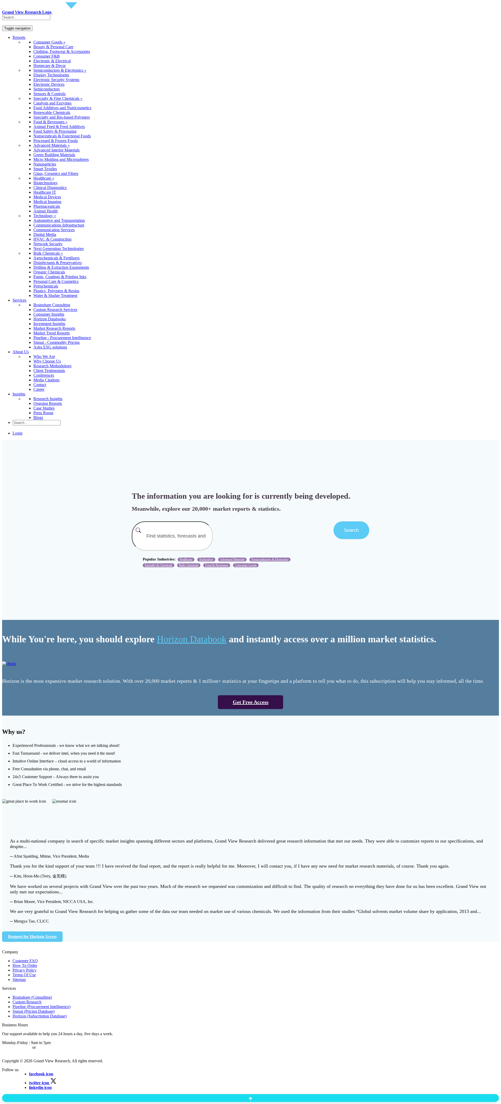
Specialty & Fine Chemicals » (57, 98)
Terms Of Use (24, 975)
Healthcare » (43, 178)
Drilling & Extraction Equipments (61, 267)
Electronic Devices (48, 84)
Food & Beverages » (50, 122)
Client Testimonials (49, 370)
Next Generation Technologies (58, 248)
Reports (19, 37)
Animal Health (45, 211)
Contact (39, 384)
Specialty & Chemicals (158, 565)
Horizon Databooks (49, 319)
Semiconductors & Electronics (270, 559)
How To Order (25, 965)
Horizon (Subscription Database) (40, 1016)
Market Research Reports (54, 328)
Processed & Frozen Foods (55, 140)
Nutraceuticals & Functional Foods (62, 136)
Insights (19, 394)
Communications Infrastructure (58, 225)
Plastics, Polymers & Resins (56, 291)
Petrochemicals (45, 286)
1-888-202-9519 (50, 1047)
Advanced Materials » (51, 145)
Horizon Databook (191, 639)
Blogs (38, 417)
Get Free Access (251, 702)
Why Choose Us (47, 361)
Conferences (43, 375)
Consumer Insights (48, 314)
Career (38, 389)
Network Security (48, 244)
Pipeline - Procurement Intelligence (62, 338)
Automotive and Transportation (59, 220)
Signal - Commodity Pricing (56, 342)
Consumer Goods (246, 565)
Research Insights (47, 399)
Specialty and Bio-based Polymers (61, 117)
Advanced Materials (232, 559)
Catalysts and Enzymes (52, 103)
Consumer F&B (46, 56)
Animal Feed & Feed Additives (59, 126)
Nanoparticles (44, 164)
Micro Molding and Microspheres (61, 159)
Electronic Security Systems (56, 79)
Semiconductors (46, 89)
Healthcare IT (44, 192)
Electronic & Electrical (52, 61)
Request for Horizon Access (32, 936)
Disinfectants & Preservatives (57, 262)
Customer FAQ (25, 961)
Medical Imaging (47, 201)
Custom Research (27, 1002)
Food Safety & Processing (54, 131)
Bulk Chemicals (189, 565)
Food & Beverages (216, 565)
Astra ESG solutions (50, 347)
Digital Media (44, 234)
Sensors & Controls (49, 94)
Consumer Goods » (49, 42)
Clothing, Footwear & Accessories (61, 51)
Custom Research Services (55, 309)
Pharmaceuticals (46, 206)
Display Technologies (51, 75)
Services (19, 300)
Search (351, 530)
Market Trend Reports (51, 333)
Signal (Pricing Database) (34, 1011)
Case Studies (44, 408)
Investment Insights (49, 323)
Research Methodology (52, 366)
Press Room (43, 413)
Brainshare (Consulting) (32, 997)
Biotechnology (45, 183)
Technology (206, 559)
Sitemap (19, 979)
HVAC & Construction (52, 239)
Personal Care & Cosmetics (56, 281)
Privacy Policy (25, 970)
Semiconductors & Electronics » (59, 70)
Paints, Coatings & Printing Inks (59, 277)
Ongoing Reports (47, 403)
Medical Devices (47, 197)
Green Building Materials (54, 155)
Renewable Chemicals (51, 112)
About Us (21, 352)
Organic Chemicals (49, 272)
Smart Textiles (45, 169)
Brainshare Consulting (51, 305)
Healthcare (186, 559)
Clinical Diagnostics (50, 187)
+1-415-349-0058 (16, 1047)
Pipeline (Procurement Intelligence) (41, 1006)
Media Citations (46, 380)
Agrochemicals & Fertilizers (56, 258)
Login (17, 433)
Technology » (44, 216)
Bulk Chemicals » (48, 253)
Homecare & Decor (49, 65)
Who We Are (44, 356)
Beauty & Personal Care (53, 47)
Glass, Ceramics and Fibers (55, 173)
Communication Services (54, 230)
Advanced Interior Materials (56, 150)
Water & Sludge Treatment (55, 295)
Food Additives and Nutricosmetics (62, 108)
